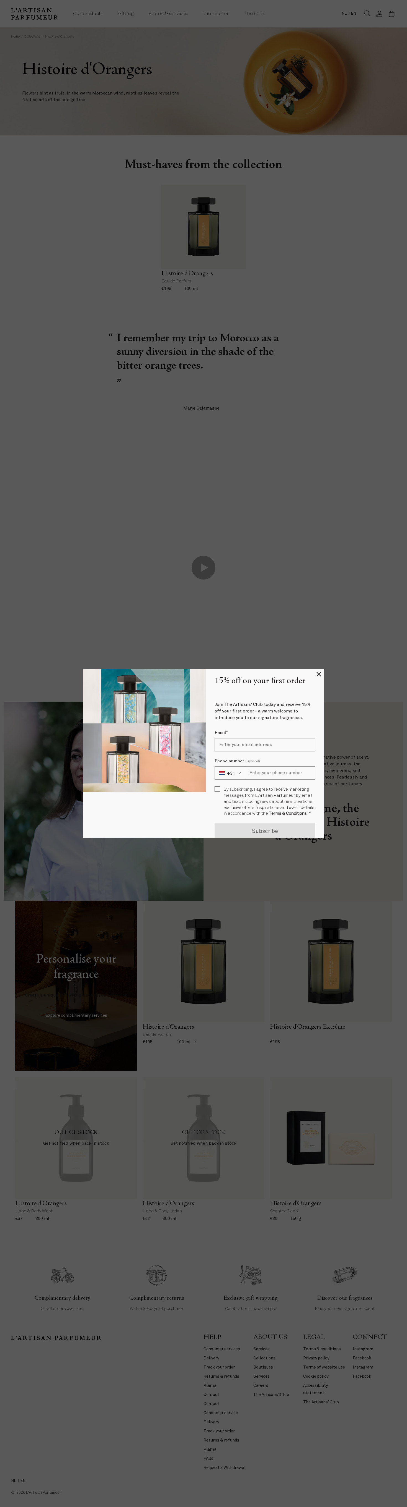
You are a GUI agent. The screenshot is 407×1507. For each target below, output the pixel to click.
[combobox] (230, 773)
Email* (221, 732)
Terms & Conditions (288, 813)
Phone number (237, 761)
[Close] (318, 675)
